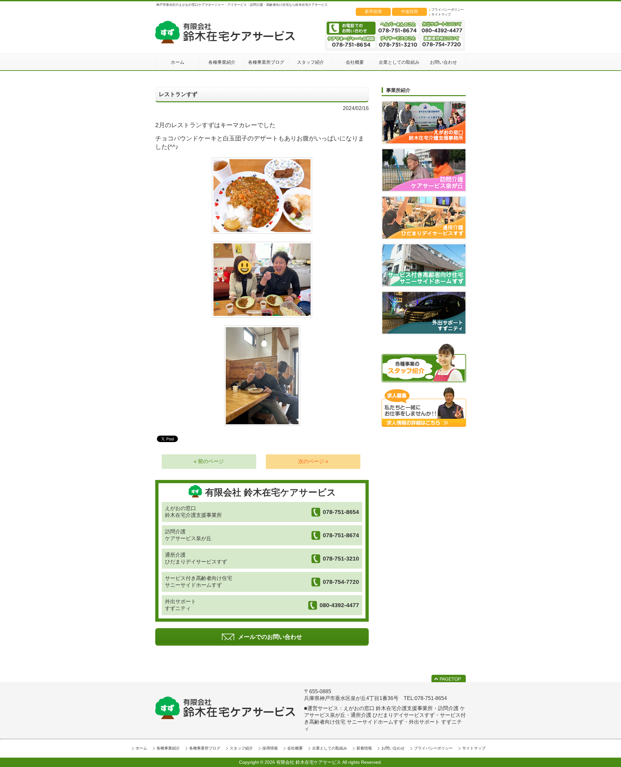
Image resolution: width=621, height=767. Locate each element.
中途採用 (409, 11)
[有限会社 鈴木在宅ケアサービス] (225, 41)
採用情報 (270, 748)
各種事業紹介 (168, 748)
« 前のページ (209, 461)
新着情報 (364, 748)
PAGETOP (450, 679)
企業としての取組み (329, 748)
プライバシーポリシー (447, 9)
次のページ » (313, 461)
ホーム (141, 748)
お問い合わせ (393, 748)
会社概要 (295, 748)
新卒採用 (373, 11)
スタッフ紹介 (241, 748)
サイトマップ (441, 14)
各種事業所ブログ (204, 748)
